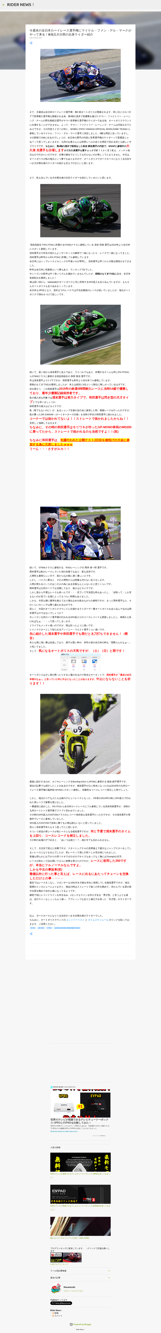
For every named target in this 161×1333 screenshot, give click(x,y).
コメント (58, 1315)
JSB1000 (41, 928)
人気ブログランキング (59, 1264)
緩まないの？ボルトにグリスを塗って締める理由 (69, 1238)
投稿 (56, 1313)
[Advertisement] (80, 480)
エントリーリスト (75, 920)
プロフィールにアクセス (73, 1291)
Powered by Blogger (82, 1324)
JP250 (33, 928)
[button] (31, 43)
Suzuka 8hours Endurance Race (67, 928)
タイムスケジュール (98, 920)
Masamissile (69, 1287)
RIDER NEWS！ (21, 4)
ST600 (49, 928)
